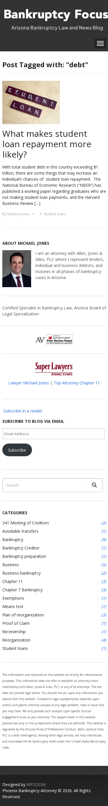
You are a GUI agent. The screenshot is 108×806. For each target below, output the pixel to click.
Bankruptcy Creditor (20, 548)
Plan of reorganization (23, 615)
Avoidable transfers (20, 531)
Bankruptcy (12, 539)
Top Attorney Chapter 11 (77, 383)
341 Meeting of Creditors (25, 523)
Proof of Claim (16, 623)
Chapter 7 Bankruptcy (22, 589)
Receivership (14, 631)
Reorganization (16, 640)
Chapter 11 (12, 581)
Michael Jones (18, 214)
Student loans (55, 214)
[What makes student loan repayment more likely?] (31, 102)
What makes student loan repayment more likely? (46, 144)
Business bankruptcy (21, 573)
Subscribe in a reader (22, 411)
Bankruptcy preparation (24, 556)
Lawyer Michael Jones (28, 383)
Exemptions (13, 598)
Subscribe (17, 450)
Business (10, 564)
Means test (12, 606)
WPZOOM (36, 784)
